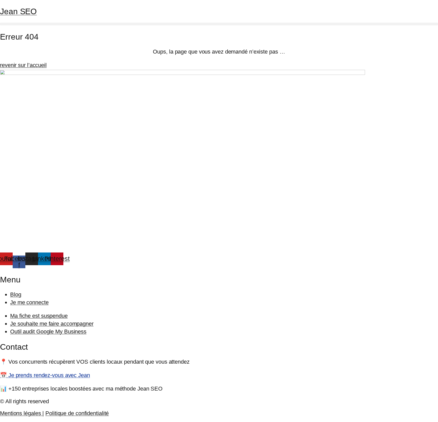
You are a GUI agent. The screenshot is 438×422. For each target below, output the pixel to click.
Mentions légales (21, 413)
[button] (219, 24)
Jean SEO (18, 11)
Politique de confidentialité (77, 413)
